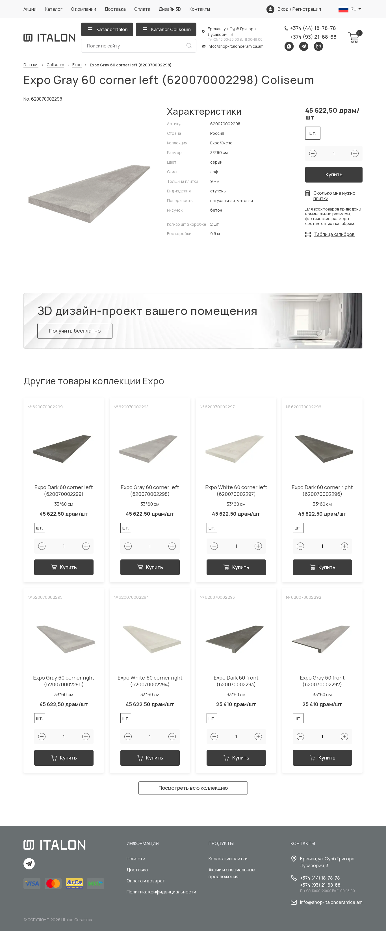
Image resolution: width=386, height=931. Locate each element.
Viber (318, 46)
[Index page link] (49, 38)
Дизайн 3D (170, 9)
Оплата (142, 9)
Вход (283, 9)
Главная (30, 64)
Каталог (53, 9)
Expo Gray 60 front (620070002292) (322, 681)
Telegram (303, 46)
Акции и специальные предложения (232, 873)
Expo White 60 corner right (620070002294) (150, 681)
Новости (136, 859)
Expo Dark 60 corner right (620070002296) (322, 490)
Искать (189, 46)
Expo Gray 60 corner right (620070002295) (63, 681)
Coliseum (55, 64)
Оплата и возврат (146, 881)
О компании (83, 9)
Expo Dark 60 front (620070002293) (236, 681)
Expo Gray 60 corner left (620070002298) (150, 490)
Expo (77, 64)
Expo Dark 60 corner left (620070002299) (63, 490)
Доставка (115, 9)
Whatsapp (289, 46)
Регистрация (306, 9)
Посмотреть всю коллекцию (193, 787)
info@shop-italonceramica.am (236, 46)
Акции (29, 9)
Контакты (200, 9)
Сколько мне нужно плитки (334, 195)
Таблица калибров (334, 234)
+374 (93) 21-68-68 (313, 36)
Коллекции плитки (228, 859)
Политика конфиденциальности (161, 892)
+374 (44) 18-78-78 (313, 28)
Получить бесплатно (75, 330)
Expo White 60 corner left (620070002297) (236, 490)
